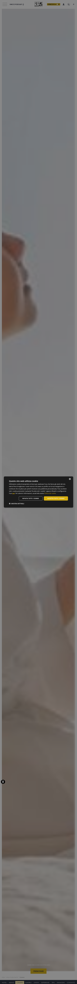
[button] (16, 503)
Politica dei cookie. (50, 493)
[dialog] (38, 492)
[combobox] (70, 479)
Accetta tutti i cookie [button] (55, 498)
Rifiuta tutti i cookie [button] (30, 498)
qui (13, 493)
